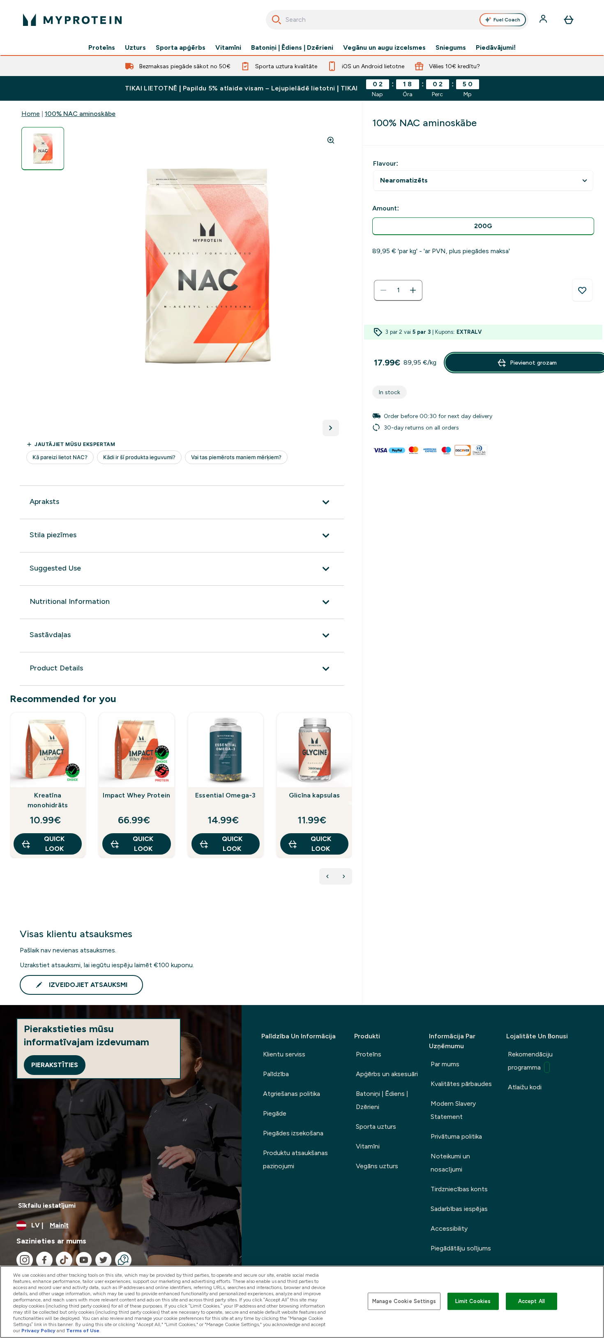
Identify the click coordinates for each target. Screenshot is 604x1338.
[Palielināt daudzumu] (413, 290)
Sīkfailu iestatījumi (47, 1205)
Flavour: (385, 163)
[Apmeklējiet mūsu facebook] (44, 1260)
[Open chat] (123, 1260)
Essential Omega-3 (225, 795)
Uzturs (135, 47)
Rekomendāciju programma (530, 1061)
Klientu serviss (284, 1054)
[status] (398, 290)
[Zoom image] (330, 140)
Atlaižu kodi (525, 1087)
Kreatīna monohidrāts (48, 800)
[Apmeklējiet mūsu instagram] (24, 1260)
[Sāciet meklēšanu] (276, 20)
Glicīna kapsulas (314, 795)
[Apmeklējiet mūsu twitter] (103, 1260)
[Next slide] (350, 803)
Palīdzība (276, 1073)
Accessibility (449, 1228)
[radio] (483, 226)
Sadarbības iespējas (459, 1208)
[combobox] (397, 20)
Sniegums (451, 47)
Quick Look (54, 843)
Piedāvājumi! (496, 47)
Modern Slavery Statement (453, 1110)
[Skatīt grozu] (568, 19)
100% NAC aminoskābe (80, 113)
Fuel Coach (506, 20)
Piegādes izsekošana (293, 1133)
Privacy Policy (38, 1330)
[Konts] (544, 19)
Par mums (445, 1064)
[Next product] (344, 876)
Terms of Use (82, 1330)
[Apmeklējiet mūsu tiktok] (64, 1260)
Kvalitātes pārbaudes (461, 1083)
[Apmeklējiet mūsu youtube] (84, 1260)
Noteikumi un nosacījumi (450, 1163)
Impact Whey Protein (136, 795)
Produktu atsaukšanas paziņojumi (295, 1159)
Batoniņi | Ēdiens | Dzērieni (292, 47)
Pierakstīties (54, 1064)
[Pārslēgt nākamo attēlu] (331, 428)
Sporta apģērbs (180, 47)
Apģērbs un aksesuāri (387, 1073)
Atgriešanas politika (291, 1093)
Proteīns (101, 47)
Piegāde (274, 1113)
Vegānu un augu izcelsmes (384, 47)
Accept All (531, 1301)
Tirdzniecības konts (459, 1188)
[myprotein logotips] (72, 19)
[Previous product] (327, 876)
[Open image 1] (42, 148)
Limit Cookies (473, 1301)
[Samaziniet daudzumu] (383, 290)
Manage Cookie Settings (404, 1301)
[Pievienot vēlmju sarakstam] (582, 290)
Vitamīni (228, 47)
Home (30, 113)
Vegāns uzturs (377, 1165)
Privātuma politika (456, 1136)
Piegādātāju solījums (461, 1248)
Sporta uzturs (376, 1126)
